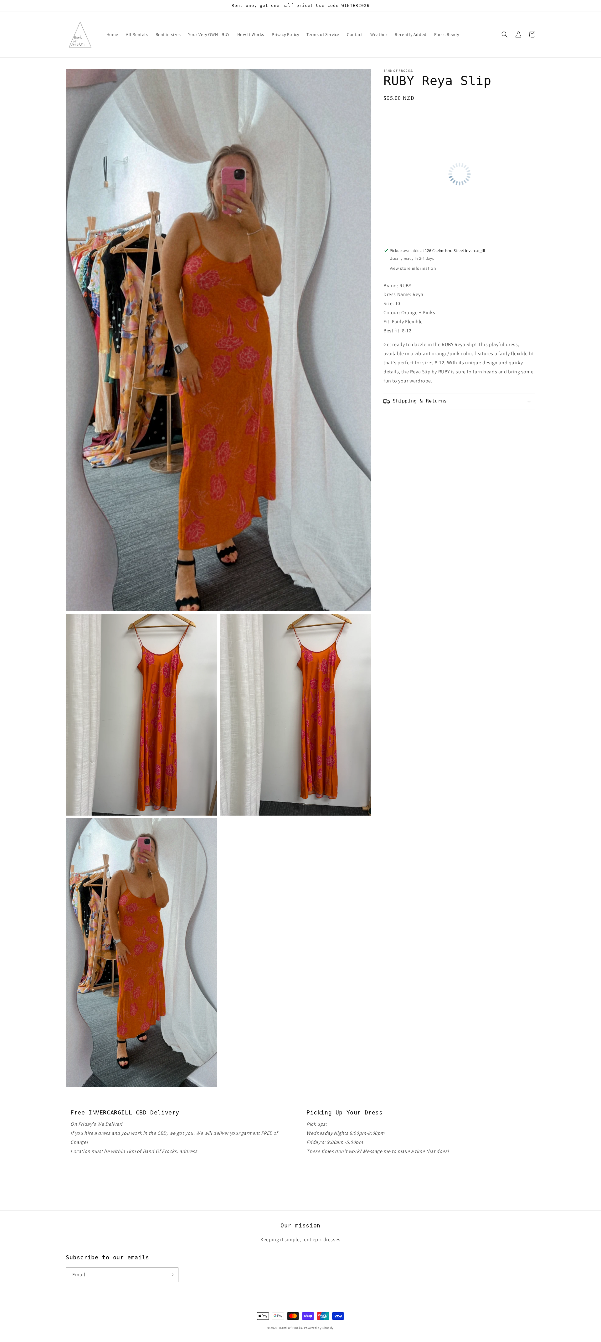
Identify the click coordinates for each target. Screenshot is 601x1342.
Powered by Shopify (319, 1328)
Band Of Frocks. (291, 1328)
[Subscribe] (171, 1275)
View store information (413, 268)
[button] (504, 34)
